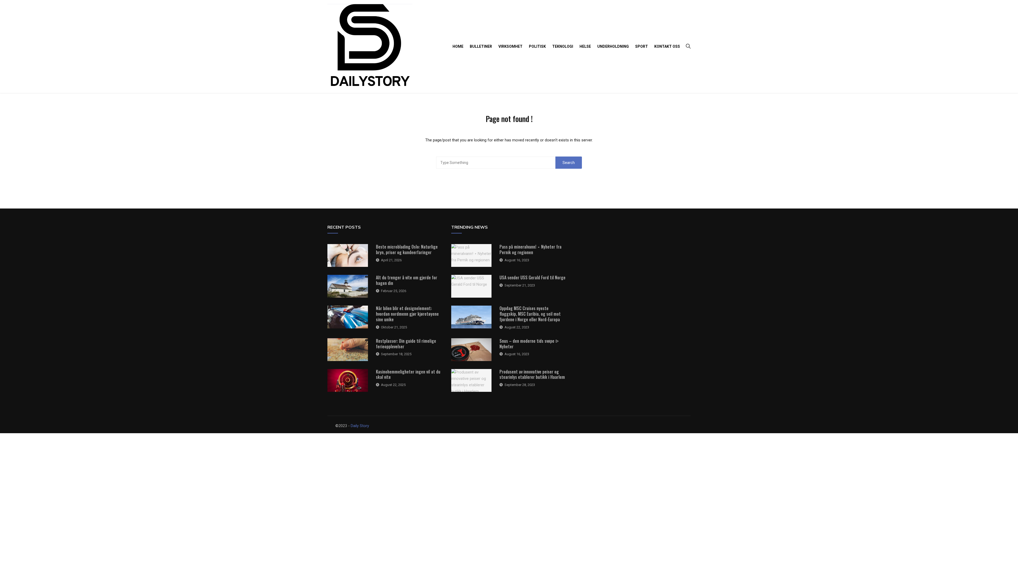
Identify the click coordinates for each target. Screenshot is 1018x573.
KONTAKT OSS (667, 46)
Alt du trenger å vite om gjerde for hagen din (406, 280)
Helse (585, 46)
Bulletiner (481, 46)
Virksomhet (510, 46)
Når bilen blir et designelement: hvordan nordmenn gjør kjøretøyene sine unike (407, 314)
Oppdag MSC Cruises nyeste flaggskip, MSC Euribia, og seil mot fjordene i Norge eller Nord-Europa (530, 314)
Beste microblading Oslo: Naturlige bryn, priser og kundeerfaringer (407, 249)
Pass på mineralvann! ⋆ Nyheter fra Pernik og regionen (530, 249)
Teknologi (562, 46)
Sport (641, 46)
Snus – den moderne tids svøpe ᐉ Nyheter (529, 344)
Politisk (537, 46)
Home (458, 46)
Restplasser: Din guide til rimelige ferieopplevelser (406, 344)
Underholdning (613, 46)
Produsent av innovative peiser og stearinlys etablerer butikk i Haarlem (532, 374)
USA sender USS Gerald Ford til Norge (532, 277)
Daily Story (360, 425)
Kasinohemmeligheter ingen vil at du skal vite (408, 374)
